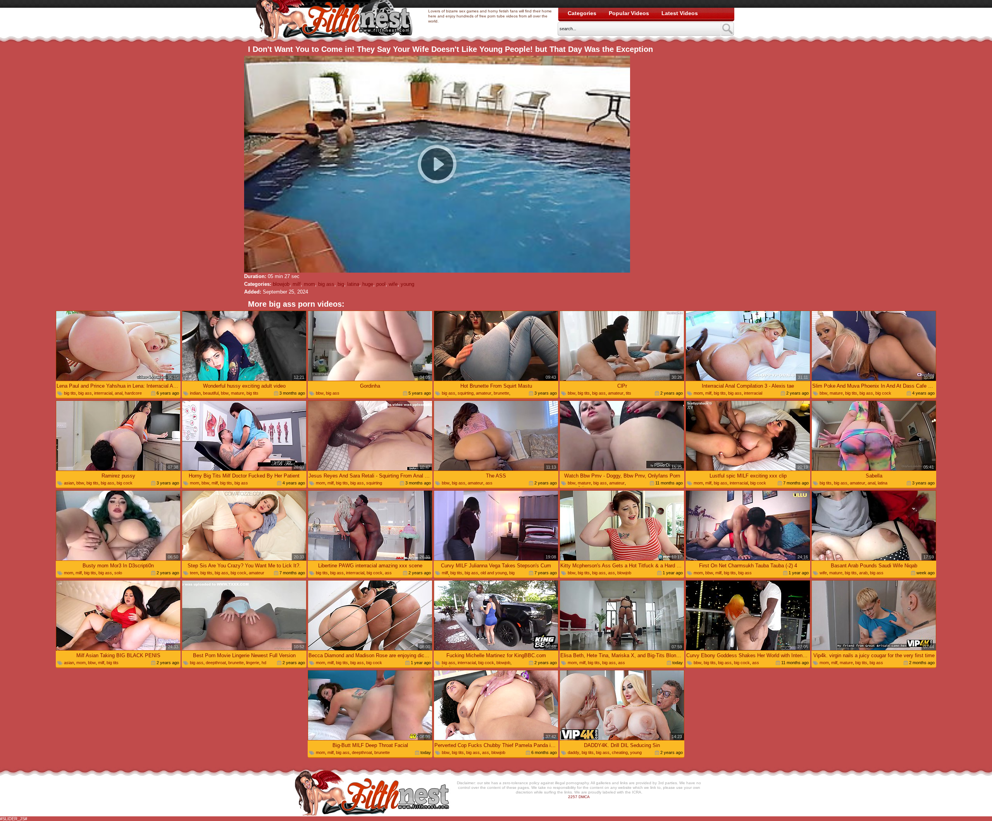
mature (237, 393)
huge (367, 284)
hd (264, 662)
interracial (103, 393)
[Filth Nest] (334, 21)
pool (381, 284)
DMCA (584, 797)
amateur (483, 393)
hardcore (133, 393)
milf (297, 284)
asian (69, 483)
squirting (466, 393)
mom (309, 284)
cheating (620, 752)
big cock (883, 393)
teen (194, 572)
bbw (225, 393)
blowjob (281, 284)
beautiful (211, 393)
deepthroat (216, 662)
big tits (70, 393)
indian (195, 393)
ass (489, 483)
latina (353, 284)
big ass (326, 284)
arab (863, 572)
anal (118, 393)
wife (393, 284)
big (341, 284)
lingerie (252, 662)
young (407, 284)
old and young (493, 572)
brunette (501, 393)
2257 (572, 797)
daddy (573, 752)
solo (118, 572)
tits (628, 393)
